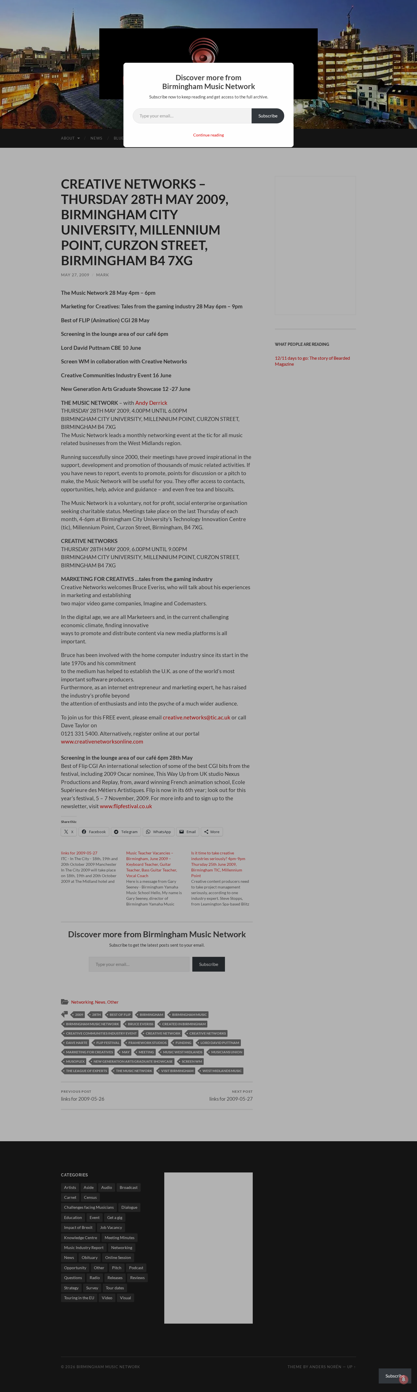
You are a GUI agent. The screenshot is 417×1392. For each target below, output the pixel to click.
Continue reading (208, 134)
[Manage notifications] (403, 1379)
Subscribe (267, 115)
